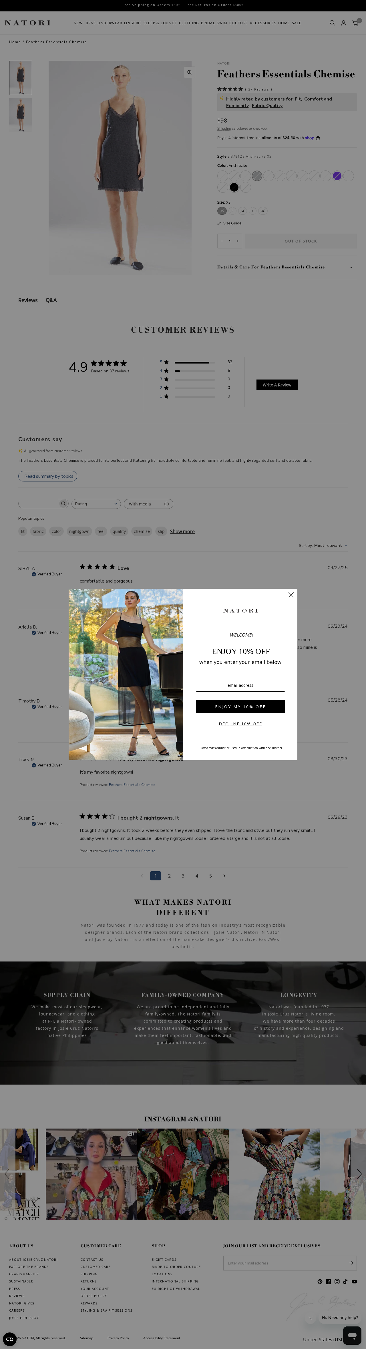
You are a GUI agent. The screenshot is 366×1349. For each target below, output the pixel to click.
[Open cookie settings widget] (10, 1339)
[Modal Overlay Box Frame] (183, 674)
